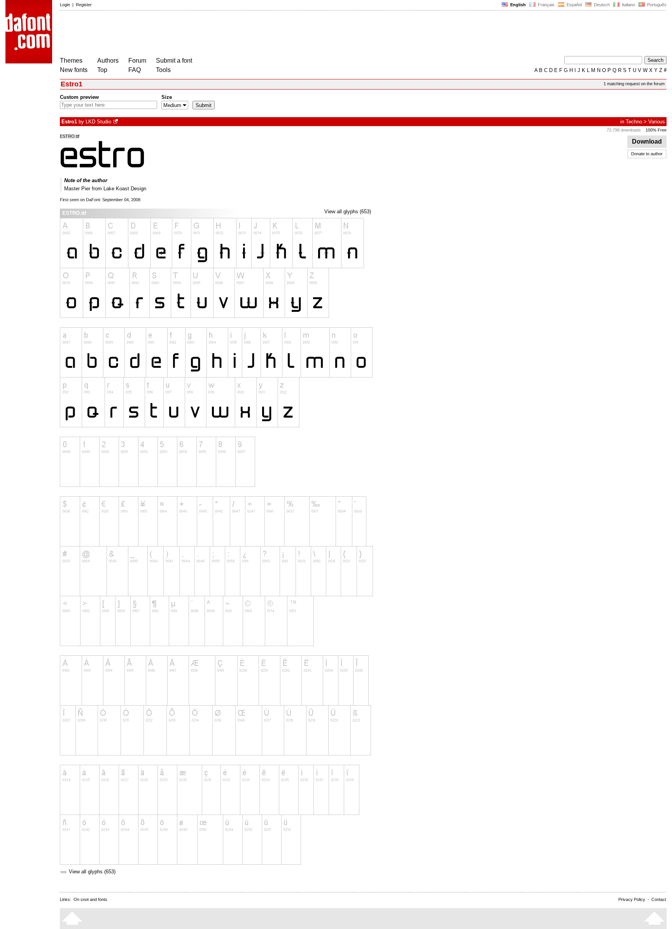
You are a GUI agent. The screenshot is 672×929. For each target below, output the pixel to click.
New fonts (74, 70)
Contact (658, 899)
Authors (108, 60)
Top (102, 70)
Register (84, 4)
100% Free (656, 130)
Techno (634, 122)
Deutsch (601, 4)
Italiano (628, 4)
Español (573, 4)
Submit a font (174, 60)
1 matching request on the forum (634, 83)
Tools (163, 70)
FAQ (134, 70)
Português (656, 4)
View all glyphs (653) (347, 211)
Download (646, 141)
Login (65, 4)
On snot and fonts (90, 899)
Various (656, 122)
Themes (71, 60)
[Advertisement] (201, 34)
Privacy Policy (631, 899)
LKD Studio (98, 122)
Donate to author (647, 153)
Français (546, 4)
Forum (137, 60)
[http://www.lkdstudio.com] (116, 122)
